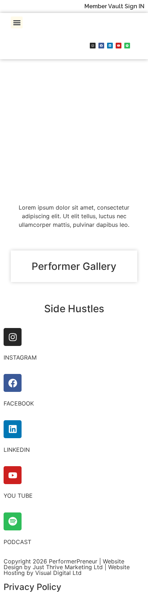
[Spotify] (127, 45)
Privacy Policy (32, 587)
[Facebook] (101, 45)
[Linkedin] (110, 45)
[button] (17, 22)
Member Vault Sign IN (114, 6)
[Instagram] (93, 45)
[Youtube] (118, 45)
